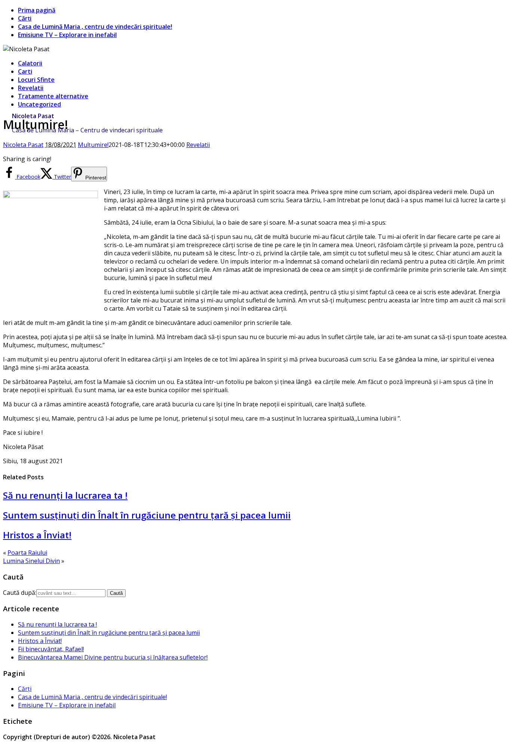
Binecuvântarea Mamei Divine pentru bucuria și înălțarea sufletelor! (113, 657)
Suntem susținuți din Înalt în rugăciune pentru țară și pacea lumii (147, 515)
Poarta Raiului (27, 552)
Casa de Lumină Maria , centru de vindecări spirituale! (95, 26)
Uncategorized (39, 104)
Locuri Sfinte (36, 80)
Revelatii (30, 88)
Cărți (24, 18)
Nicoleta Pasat (33, 116)
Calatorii (30, 63)
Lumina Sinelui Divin (31, 561)
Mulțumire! (93, 145)
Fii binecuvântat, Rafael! (51, 649)
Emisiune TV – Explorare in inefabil (67, 35)
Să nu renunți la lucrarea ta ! (65, 495)
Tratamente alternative (53, 96)
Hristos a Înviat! (37, 535)
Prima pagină (36, 10)
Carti (25, 71)
